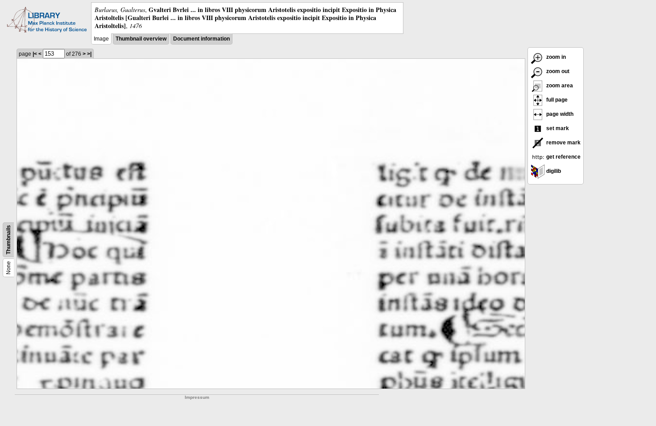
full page (556, 100)
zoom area (559, 85)
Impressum (197, 397)
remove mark (563, 142)
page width (559, 114)
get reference (563, 157)
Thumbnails (8, 239)
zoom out (557, 71)
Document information (201, 39)
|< (35, 54)
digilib (553, 171)
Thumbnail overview (141, 39)
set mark (557, 128)
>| (89, 54)
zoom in (555, 57)
